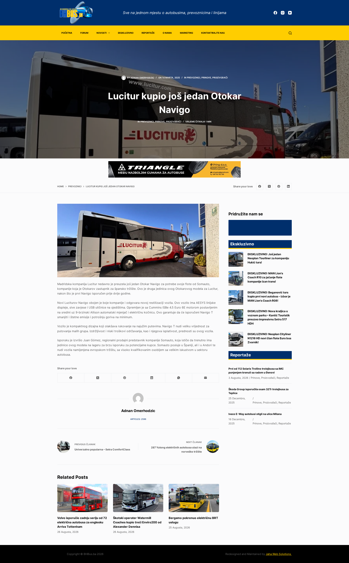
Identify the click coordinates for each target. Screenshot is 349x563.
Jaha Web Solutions (279, 554)
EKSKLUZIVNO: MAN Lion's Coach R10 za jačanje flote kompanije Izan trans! (265, 277)
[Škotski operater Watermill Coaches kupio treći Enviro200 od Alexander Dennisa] (138, 498)
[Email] (205, 378)
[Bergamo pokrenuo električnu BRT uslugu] (194, 498)
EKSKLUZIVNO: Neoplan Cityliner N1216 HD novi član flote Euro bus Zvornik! (269, 338)
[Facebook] (275, 13)
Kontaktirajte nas (213, 32)
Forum (84, 32)
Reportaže (148, 32)
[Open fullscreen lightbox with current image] (138, 240)
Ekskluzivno (125, 32)
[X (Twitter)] (269, 186)
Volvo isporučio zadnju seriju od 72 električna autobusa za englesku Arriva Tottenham (82, 522)
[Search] (290, 33)
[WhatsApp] (178, 378)
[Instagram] (282, 13)
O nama (167, 32)
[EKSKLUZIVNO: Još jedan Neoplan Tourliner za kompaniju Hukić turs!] (235, 259)
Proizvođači (220, 77)
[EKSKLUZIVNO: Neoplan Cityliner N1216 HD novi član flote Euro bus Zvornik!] (235, 339)
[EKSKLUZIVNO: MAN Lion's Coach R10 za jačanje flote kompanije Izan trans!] (235, 278)
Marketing (186, 32)
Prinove (206, 77)
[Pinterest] (278, 186)
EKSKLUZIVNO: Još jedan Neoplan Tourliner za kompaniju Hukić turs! (268, 258)
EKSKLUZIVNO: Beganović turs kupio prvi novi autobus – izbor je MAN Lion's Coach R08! (269, 296)
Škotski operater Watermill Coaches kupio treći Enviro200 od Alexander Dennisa (137, 522)
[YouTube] (290, 13)
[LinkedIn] (288, 186)
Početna (66, 32)
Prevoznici (193, 77)
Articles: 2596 (138, 419)
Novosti (102, 32)
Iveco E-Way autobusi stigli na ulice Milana (255, 413)
